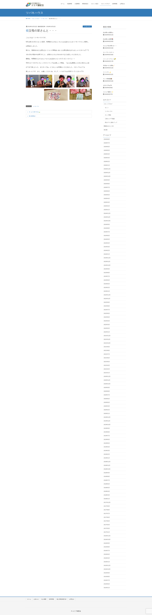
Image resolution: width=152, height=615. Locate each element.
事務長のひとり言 (109, 126)
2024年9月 (107, 224)
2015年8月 (107, 576)
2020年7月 (107, 395)
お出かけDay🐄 (107, 85)
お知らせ (36, 599)
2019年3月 (107, 450)
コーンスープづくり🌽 (109, 59)
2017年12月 (107, 502)
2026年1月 (107, 165)
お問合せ (71, 599)
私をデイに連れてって (111, 122)
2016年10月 (107, 539)
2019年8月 (107, 432)
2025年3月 (107, 202)
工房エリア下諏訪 (110, 118)
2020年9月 (107, 387)
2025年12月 (107, 169)
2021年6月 (107, 358)
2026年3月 (107, 157)
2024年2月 (107, 250)
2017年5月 (107, 521)
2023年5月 (107, 283)
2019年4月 (107, 447)
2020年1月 (107, 413)
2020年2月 (107, 409)
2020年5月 (107, 402)
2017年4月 (107, 524)
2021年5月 (107, 361)
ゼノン (107, 107)
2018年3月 (107, 495)
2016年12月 (107, 535)
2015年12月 (107, 565)
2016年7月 (107, 550)
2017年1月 (107, 532)
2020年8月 (107, 391)
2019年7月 (107, 435)
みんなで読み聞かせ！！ (110, 45)
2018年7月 (107, 480)
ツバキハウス (87, 26)
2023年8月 (107, 272)
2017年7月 (107, 513)
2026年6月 (107, 146)
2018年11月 (107, 465)
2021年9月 (107, 346)
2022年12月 (107, 295)
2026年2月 (107, 161)
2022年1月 (107, 332)
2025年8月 (107, 183)
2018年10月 (107, 469)
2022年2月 (107, 328)
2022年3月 (107, 324)
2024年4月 (107, 243)
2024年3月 (107, 246)
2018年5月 (107, 487)
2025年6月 (107, 191)
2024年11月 (107, 217)
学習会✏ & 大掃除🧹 (109, 65)
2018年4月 (107, 491)
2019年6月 (107, 439)
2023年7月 (107, 276)
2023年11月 (107, 261)
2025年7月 (107, 187)
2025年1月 (107, 209)
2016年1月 (107, 561)
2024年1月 (107, 254)
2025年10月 (107, 176)
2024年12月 (107, 213)
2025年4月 (107, 198)
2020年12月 (107, 376)
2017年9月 (107, 506)
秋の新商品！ (32, 116)
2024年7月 (107, 232)
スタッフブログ (108, 104)
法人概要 (43, 599)
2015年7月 (107, 580)
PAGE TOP (146, 595)
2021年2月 (107, 369)
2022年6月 (107, 313)
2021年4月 (107, 365)
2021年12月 (107, 335)
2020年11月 (107, 380)
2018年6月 (107, 484)
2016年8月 (107, 547)
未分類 (105, 129)
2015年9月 (107, 573)
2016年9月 (107, 543)
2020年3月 (107, 406)
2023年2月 (107, 287)
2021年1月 (107, 372)
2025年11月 (107, 172)
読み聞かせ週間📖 (108, 32)
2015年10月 (107, 569)
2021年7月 (107, 354)
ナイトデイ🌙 (107, 72)
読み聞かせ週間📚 (108, 39)
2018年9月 (107, 472)
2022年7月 (107, 309)
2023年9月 (107, 269)
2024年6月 (107, 235)
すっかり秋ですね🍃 (34, 112)
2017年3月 (107, 528)
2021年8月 (107, 350)
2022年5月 (107, 317)
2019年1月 (107, 458)
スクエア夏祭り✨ (108, 92)
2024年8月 (107, 228)
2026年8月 (107, 139)
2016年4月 (107, 558)
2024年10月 (107, 220)
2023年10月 (107, 265)
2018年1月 (107, 498)
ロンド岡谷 (108, 115)
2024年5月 (107, 239)
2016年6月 (107, 554)
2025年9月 (107, 180)
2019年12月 (107, 417)
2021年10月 (107, 343)
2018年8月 (107, 476)
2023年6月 (107, 280)
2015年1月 (107, 587)
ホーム (29, 599)
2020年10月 (107, 383)
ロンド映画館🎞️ (107, 78)
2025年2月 (107, 206)
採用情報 (51, 599)
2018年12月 (107, 461)
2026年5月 (107, 150)
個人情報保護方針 (61, 599)
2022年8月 (107, 306)
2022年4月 (107, 321)
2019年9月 (107, 428)
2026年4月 (107, 154)
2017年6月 (107, 517)
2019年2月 (107, 454)
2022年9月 (107, 302)
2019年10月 (107, 424)
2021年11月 (107, 339)
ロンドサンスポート (108, 52)
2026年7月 (107, 143)
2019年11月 (107, 421)
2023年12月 (107, 258)
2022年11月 (107, 298)
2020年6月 (107, 398)
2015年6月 (107, 584)
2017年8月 (107, 509)
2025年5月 (107, 194)
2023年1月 (107, 291)
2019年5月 (107, 443)
